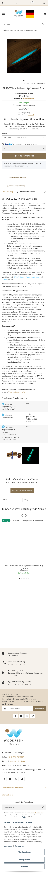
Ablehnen (24, 866)
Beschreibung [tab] (7, 192)
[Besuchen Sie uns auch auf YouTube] (21, 716)
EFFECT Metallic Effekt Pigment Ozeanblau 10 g (24, 565)
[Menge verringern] (4, 148)
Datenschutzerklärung (10, 699)
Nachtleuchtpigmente (22, 490)
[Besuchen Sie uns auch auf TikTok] (32, 716)
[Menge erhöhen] (43, 148)
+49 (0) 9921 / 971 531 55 (16, 757)
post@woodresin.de (17, 761)
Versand (31, 115)
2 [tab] (24, 80)
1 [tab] (23, 80)
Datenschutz (19, 846)
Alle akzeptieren (24, 852)
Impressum (8, 846)
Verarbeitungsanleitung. (18, 392)
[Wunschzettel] (44, 3)
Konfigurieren (24, 860)
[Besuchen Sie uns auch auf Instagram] (26, 716)
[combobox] (24, 137)
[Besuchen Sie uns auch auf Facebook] (15, 716)
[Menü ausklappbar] (3, 13)
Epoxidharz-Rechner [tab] (27, 192)
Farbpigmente (28, 98)
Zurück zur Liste (8, 30)
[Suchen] (44, 24)
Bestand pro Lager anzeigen (25, 105)
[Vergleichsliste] (30, 3)
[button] (16, 3)
